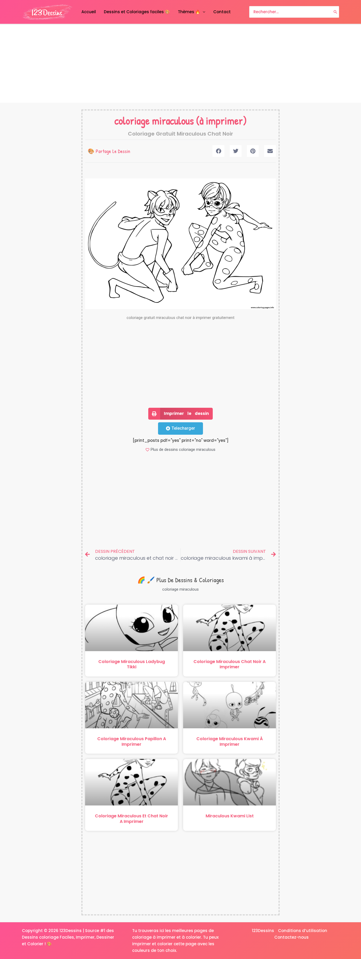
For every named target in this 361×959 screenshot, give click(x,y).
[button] (218, 151)
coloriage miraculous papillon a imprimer (131, 741)
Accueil (88, 12)
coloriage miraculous (154, 120)
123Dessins (263, 930)
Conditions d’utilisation (302, 930)
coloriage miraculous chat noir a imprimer (229, 664)
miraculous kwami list (230, 816)
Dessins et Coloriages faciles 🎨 (137, 12)
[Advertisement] (180, 64)
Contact (222, 12)
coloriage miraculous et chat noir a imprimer (131, 818)
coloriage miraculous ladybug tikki (131, 664)
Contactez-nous (291, 937)
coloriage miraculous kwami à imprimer (229, 741)
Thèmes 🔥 (189, 12)
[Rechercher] (335, 12)
